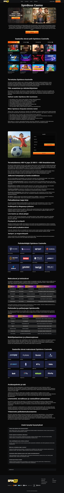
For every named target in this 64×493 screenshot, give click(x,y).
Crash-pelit (37, 42)
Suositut (13, 42)
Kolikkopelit (50, 42)
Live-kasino (25, 42)
